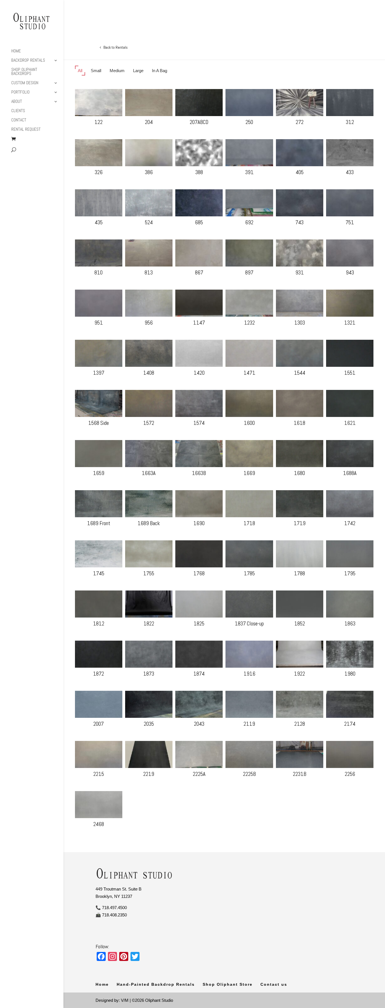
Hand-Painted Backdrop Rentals (156, 984)
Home (16, 51)
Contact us (273, 984)
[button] (98, 102)
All (80, 70)
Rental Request (26, 129)
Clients (18, 111)
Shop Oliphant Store (228, 984)
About (16, 101)
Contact (18, 120)
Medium (117, 70)
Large (138, 70)
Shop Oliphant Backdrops (24, 72)
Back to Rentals (115, 47)
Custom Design (24, 83)
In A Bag (159, 70)
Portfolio (20, 92)
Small (96, 70)
